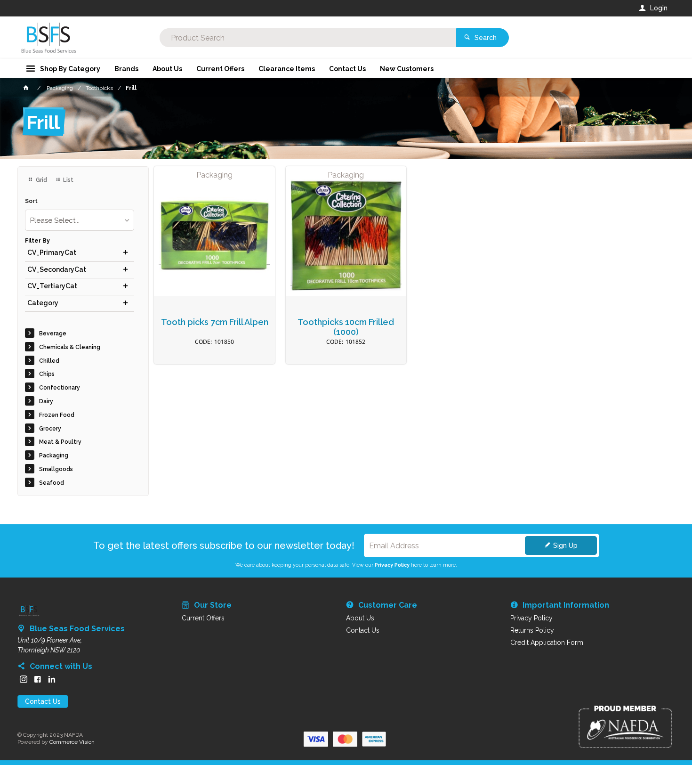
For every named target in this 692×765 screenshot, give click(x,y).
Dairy (46, 401)
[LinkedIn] (52, 679)
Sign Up (565, 545)
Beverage (52, 333)
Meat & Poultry (60, 442)
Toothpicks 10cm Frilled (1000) (346, 327)
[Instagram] (23, 679)
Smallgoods (56, 469)
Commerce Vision (72, 742)
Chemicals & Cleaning (69, 347)
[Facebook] (38, 679)
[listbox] (79, 220)
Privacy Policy (392, 565)
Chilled (49, 361)
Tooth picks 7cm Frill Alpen (214, 322)
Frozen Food (56, 415)
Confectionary (59, 387)
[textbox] (308, 37)
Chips (47, 374)
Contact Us (43, 701)
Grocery (50, 428)
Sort (31, 201)
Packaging (53, 455)
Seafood (51, 483)
